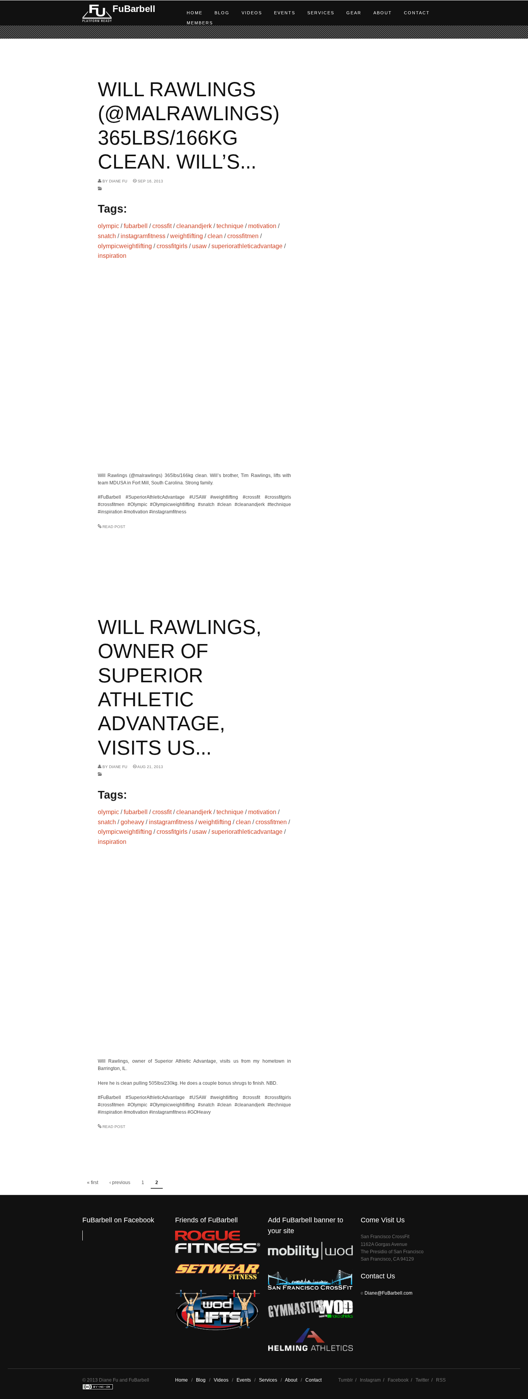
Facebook (398, 1380)
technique (230, 226)
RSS (441, 1380)
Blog (222, 12)
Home (195, 12)
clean (215, 236)
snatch (107, 236)
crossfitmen (243, 236)
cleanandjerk (194, 226)
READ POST (113, 527)
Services (320, 12)
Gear (353, 12)
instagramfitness (143, 236)
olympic (108, 226)
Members (200, 22)
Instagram (370, 1380)
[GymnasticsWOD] (310, 1316)
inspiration (112, 255)
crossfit (162, 226)
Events (284, 12)
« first (92, 1182)
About (382, 12)
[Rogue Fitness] (217, 1251)
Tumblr (345, 1380)
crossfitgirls (172, 246)
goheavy (132, 822)
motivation (262, 226)
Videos (252, 12)
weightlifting (186, 236)
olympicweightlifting (125, 246)
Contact (417, 12)
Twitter (422, 1380)
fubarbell (136, 226)
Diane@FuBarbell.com (388, 1293)
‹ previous (119, 1182)
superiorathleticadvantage (247, 246)
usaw (199, 246)
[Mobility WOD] (310, 1258)
